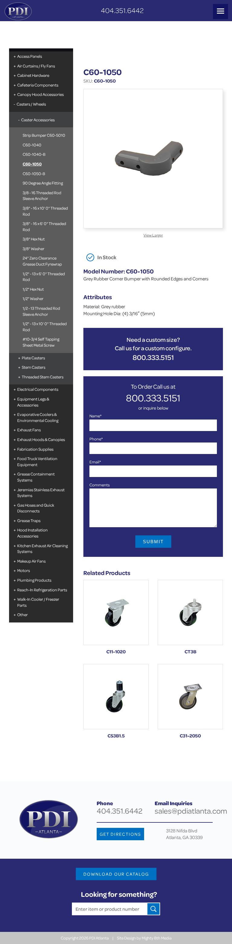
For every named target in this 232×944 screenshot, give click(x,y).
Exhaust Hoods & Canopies (41, 439)
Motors (23, 570)
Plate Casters (33, 358)
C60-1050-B (34, 173)
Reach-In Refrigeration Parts (42, 590)
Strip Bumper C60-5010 (44, 135)
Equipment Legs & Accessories (33, 402)
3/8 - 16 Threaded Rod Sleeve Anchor (42, 195)
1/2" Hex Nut (33, 289)
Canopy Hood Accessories (40, 94)
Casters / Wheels (31, 104)
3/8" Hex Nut (34, 239)
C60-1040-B (34, 154)
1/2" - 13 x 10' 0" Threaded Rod (45, 326)
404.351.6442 (122, 10)
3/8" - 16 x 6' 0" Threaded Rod (44, 226)
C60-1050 (32, 164)
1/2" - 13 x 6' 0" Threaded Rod (44, 277)
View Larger (153, 235)
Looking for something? (119, 894)
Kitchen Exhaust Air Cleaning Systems (42, 548)
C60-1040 (32, 145)
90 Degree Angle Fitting (43, 183)
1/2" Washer (33, 298)
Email (95, 462)
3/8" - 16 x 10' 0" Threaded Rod (45, 211)
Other (22, 614)
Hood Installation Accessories (32, 533)
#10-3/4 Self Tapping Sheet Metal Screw (41, 342)
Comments (99, 485)
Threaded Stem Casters (42, 377)
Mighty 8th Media (157, 938)
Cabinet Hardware (33, 75)
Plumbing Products (34, 580)
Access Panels (29, 56)
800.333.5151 (153, 357)
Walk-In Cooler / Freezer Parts (38, 602)
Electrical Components (37, 389)
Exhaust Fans (29, 430)
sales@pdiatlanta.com (191, 810)
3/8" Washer (33, 248)
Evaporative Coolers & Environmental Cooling (37, 417)
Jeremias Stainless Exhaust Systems (41, 492)
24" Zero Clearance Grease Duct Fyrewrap (42, 261)
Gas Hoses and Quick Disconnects (35, 508)
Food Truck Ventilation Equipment (37, 461)
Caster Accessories (38, 119)
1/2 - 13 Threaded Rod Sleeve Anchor (41, 311)
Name (95, 416)
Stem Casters (33, 367)
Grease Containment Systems (36, 477)
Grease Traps (28, 520)
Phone (96, 439)
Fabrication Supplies (35, 449)
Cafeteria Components (37, 85)
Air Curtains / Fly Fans (36, 66)
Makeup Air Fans (31, 561)
